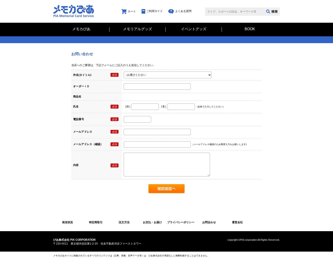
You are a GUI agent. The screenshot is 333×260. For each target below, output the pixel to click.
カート (132, 11)
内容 (76, 165)
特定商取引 (96, 222)
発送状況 (67, 222)
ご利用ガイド (154, 11)
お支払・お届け (152, 222)
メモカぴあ (81, 29)
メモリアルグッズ (137, 29)
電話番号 (78, 119)
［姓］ (128, 106)
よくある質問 (183, 11)
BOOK (250, 29)
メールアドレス (82, 131)
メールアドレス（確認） (88, 144)
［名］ (163, 106)
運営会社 (237, 222)
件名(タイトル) (82, 75)
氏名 (76, 106)
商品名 (77, 96)
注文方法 (124, 222)
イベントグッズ (193, 29)
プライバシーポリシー (180, 222)
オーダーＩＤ (81, 86)
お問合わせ (209, 222)
